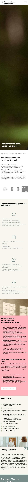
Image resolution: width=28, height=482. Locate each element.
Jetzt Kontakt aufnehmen (8, 388)
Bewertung (11, 222)
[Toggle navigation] (25, 2)
